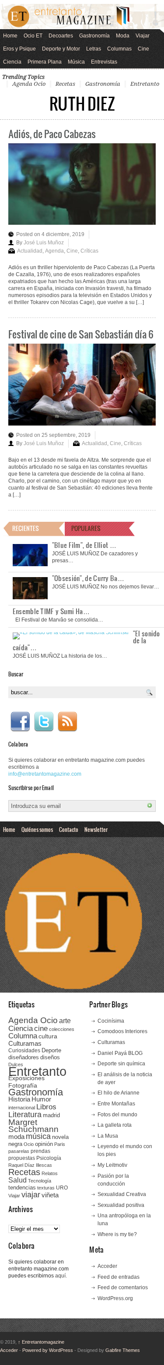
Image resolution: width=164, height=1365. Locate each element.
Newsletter (96, 829)
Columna (22, 1036)
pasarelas (18, 1151)
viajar (30, 1194)
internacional (21, 1107)
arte (65, 1020)
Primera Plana (45, 62)
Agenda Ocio (28, 84)
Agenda (54, 251)
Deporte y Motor (61, 49)
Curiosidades (24, 1050)
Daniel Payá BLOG (120, 1053)
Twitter (43, 721)
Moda (122, 36)
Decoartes (61, 36)
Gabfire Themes (122, 1350)
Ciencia (12, 62)
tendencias (22, 1187)
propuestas (21, 1158)
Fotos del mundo (117, 1115)
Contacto (68, 829)
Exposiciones (26, 1078)
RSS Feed (67, 721)
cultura (47, 1036)
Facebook (20, 721)
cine (41, 1028)
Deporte (51, 1050)
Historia (19, 1099)
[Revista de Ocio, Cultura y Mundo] (82, 16)
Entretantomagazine (41, 1342)
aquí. (61, 1276)
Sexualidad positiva (121, 1205)
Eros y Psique (19, 49)
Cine (143, 49)
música (38, 1136)
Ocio (29, 1144)
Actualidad (29, 251)
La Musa (108, 1136)
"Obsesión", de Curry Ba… (88, 578)
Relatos (50, 1173)
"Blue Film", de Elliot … (84, 545)
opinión (44, 1144)
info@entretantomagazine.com (44, 774)
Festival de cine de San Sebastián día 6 (81, 334)
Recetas (65, 84)
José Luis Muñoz (44, 243)
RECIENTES (25, 528)
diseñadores (23, 1057)
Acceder (107, 1266)
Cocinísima (111, 1021)
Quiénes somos (37, 829)
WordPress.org (115, 1298)
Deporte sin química (121, 1064)
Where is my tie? (117, 1234)
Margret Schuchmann (33, 1126)
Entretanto (144, 84)
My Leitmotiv (112, 1165)
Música (76, 62)
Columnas (119, 49)
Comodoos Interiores (122, 1031)
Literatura (25, 1114)
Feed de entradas (119, 1277)
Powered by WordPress (47, 1350)
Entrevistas (104, 62)
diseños (50, 1057)
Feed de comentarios (123, 1287)
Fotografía (22, 1085)
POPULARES (86, 528)
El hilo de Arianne (119, 1093)
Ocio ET (33, 36)
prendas (40, 1151)
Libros (46, 1106)
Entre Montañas (116, 1104)
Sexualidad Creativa (122, 1194)
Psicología (48, 1158)
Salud (17, 1180)
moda (16, 1136)
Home (10, 36)
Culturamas (25, 1043)
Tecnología (39, 1180)
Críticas (89, 251)
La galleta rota (115, 1125)
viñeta (50, 1195)
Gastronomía (94, 36)
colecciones (61, 1029)
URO (62, 1188)
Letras (93, 49)
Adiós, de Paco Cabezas (52, 133)
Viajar (143, 36)
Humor (41, 1099)
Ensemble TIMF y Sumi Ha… (51, 611)
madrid (51, 1115)
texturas (46, 1187)
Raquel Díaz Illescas (30, 1165)
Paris (59, 1144)
